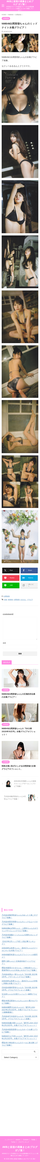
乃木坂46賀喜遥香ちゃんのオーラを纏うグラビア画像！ (20, 1030)
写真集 (33, 1139)
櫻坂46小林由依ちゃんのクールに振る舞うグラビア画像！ (20, 1043)
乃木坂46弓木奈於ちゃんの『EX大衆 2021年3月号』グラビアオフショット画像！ (19, 1017)
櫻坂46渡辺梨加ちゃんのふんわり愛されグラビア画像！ (20, 1002)
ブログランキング (23, 1142)
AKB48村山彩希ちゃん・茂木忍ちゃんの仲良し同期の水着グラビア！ (20, 982)
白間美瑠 (7, 596)
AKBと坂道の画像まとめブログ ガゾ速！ (20, 3)
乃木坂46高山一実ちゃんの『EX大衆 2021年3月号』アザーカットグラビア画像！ (19, 975)
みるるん (23, 599)
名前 (4, 643)
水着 (5, 599)
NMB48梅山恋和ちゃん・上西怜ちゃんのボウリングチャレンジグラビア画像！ (20, 929)
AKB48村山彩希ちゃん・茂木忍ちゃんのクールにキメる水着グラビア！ (20, 949)
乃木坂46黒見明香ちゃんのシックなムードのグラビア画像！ (20, 923)
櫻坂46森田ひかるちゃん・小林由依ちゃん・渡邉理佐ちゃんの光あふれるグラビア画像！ (20, 969)
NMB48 (10, 599)
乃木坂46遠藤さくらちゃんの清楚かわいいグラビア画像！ (20, 936)
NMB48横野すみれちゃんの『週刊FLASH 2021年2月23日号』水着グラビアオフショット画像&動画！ (20, 1009)
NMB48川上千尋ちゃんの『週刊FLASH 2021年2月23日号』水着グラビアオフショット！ (20, 1037)
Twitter (13, 1142)
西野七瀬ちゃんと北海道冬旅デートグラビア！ (18, 962)
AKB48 (18, 1139)
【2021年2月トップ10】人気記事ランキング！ (18, 942)
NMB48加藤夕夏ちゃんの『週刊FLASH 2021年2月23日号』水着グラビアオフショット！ (20, 1024)
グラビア (30, 599)
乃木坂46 (25, 1139)
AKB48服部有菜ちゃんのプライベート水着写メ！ (20, 955)
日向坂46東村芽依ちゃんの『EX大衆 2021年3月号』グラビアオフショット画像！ (19, 988)
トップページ (9, 1139)
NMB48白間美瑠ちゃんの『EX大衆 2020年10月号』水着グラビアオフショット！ (18, 731)
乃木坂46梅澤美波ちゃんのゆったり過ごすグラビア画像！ (20, 916)
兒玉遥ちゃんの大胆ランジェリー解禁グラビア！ (19, 995)
